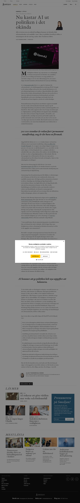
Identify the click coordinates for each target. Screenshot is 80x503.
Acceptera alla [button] (35, 256)
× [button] (63, 241)
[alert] (40, 251)
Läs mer (43, 249)
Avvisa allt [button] (45, 256)
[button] (40, 259)
